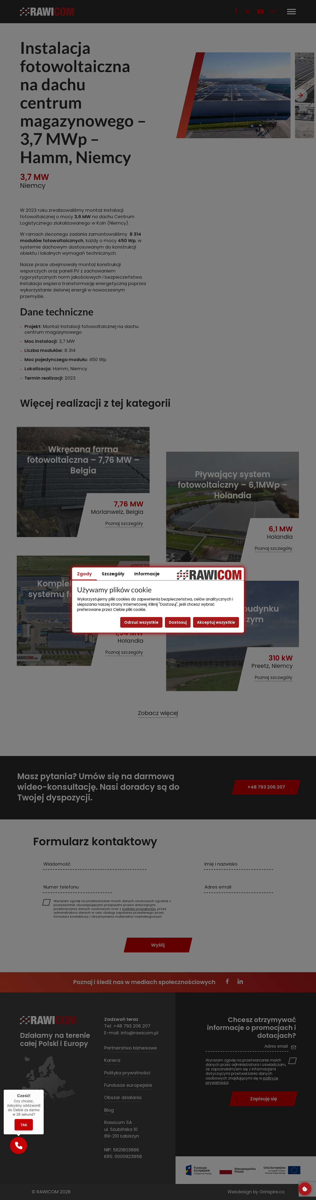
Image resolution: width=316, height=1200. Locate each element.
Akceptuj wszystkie (216, 622)
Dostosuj (178, 622)
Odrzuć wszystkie (141, 622)
